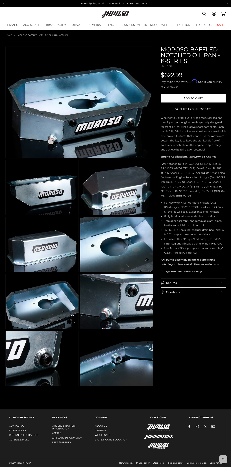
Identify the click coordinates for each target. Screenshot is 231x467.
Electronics (204, 25)
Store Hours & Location (111, 439)
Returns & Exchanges (23, 434)
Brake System (56, 25)
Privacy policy (143, 463)
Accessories (32, 25)
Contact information (196, 463)
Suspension (131, 25)
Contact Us (16, 425)
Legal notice (216, 463)
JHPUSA (149, 427)
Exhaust (77, 25)
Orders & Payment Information (64, 427)
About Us (101, 425)
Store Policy (17, 430)
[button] (13, 25)
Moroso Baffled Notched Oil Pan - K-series (43, 35)
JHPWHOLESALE (150, 434)
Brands (13, 25)
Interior (150, 25)
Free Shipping (61, 442)
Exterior (183, 25)
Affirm (56, 433)
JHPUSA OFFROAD (153, 445)
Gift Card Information (67, 437)
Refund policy (126, 463)
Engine (113, 25)
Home (8, 35)
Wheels (167, 25)
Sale (220, 25)
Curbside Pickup (20, 439)
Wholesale (102, 434)
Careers (100, 430)
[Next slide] (227, 3)
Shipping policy (175, 463)
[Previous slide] (3, 3)
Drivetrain (95, 25)
